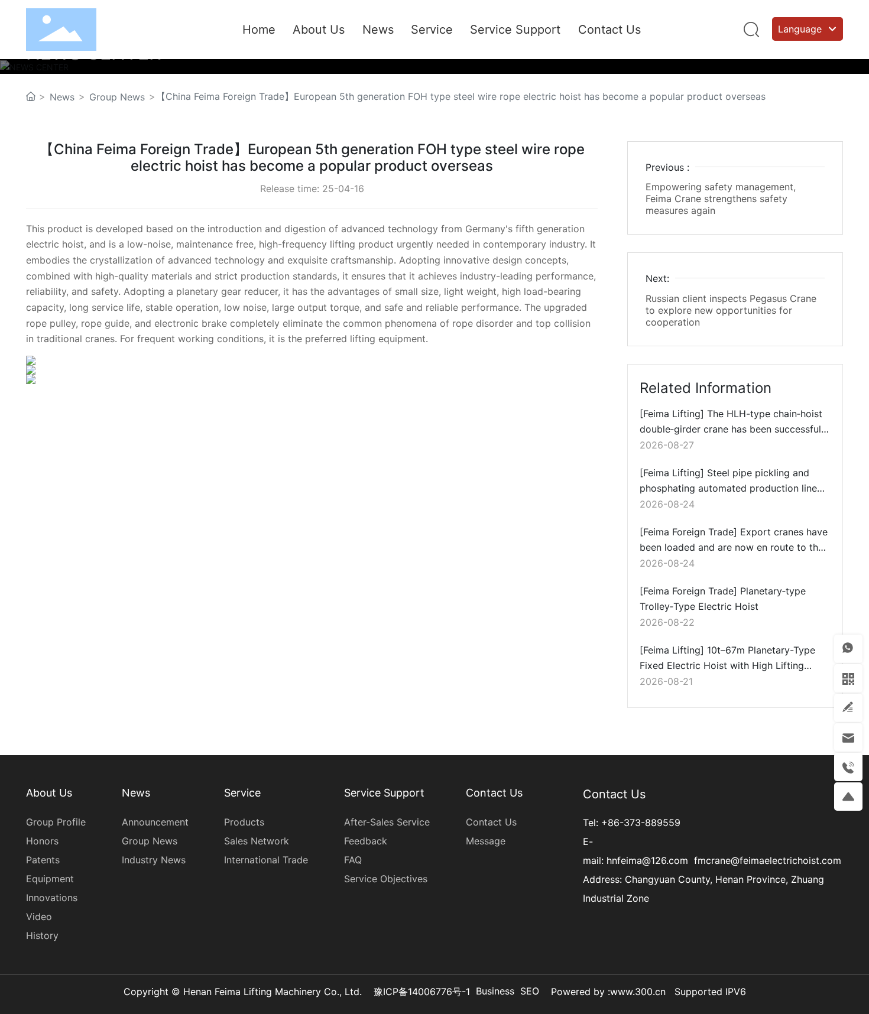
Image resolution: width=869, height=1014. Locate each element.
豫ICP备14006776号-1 (422, 991)
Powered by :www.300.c (605, 991)
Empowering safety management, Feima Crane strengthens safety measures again (721, 198)
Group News (117, 97)
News (62, 97)
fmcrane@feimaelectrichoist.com (767, 860)
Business (495, 991)
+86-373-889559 (640, 822)
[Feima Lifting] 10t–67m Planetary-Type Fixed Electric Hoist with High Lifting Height (727, 665)
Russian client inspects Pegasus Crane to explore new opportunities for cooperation (731, 310)
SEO (529, 991)
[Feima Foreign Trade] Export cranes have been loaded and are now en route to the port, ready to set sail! (734, 547)
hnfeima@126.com (647, 860)
